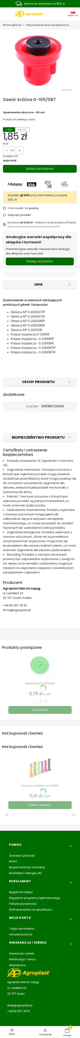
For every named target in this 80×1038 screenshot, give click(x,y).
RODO (13, 861)
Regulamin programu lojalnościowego (34, 898)
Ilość (6, 143)
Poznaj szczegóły (40, 261)
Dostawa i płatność (22, 856)
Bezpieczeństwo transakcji (27, 867)
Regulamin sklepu (21, 892)
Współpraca (17, 965)
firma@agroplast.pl (17, 610)
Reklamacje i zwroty (22, 959)
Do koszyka (40, 710)
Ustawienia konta (20, 934)
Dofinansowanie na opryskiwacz (30, 910)
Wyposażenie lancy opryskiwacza (47, 25)
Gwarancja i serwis (21, 953)
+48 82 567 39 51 (15, 605)
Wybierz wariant (40, 805)
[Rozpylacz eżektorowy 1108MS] (40, 769)
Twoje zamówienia (21, 929)
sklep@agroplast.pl (19, 1005)
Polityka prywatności (23, 904)
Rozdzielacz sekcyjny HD (25, 873)
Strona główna (12, 25)
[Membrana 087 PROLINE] (40, 667)
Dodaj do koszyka (39, 169)
